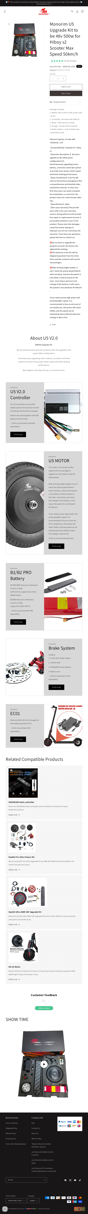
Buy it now (66, 93)
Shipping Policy (11, 1128)
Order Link (13, 815)
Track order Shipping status (16, 1144)
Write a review (44, 1008)
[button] (4, 11)
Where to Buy (36, 1139)
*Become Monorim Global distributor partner (41, 1145)
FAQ (33, 1123)
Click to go (18, 434)
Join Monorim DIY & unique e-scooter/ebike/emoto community (44, 1169)
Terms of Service (12, 1123)
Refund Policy (11, 1133)
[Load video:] (44, 1064)
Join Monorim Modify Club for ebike (43, 1161)
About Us (35, 1133)
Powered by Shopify (44, 1209)
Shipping (53, 70)
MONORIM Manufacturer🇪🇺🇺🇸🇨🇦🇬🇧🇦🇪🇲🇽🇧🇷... (24, 1209)
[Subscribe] (44, 1180)
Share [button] (54, 324)
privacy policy (11, 1139)
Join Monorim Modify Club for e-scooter (43, 1153)
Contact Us (36, 1128)
